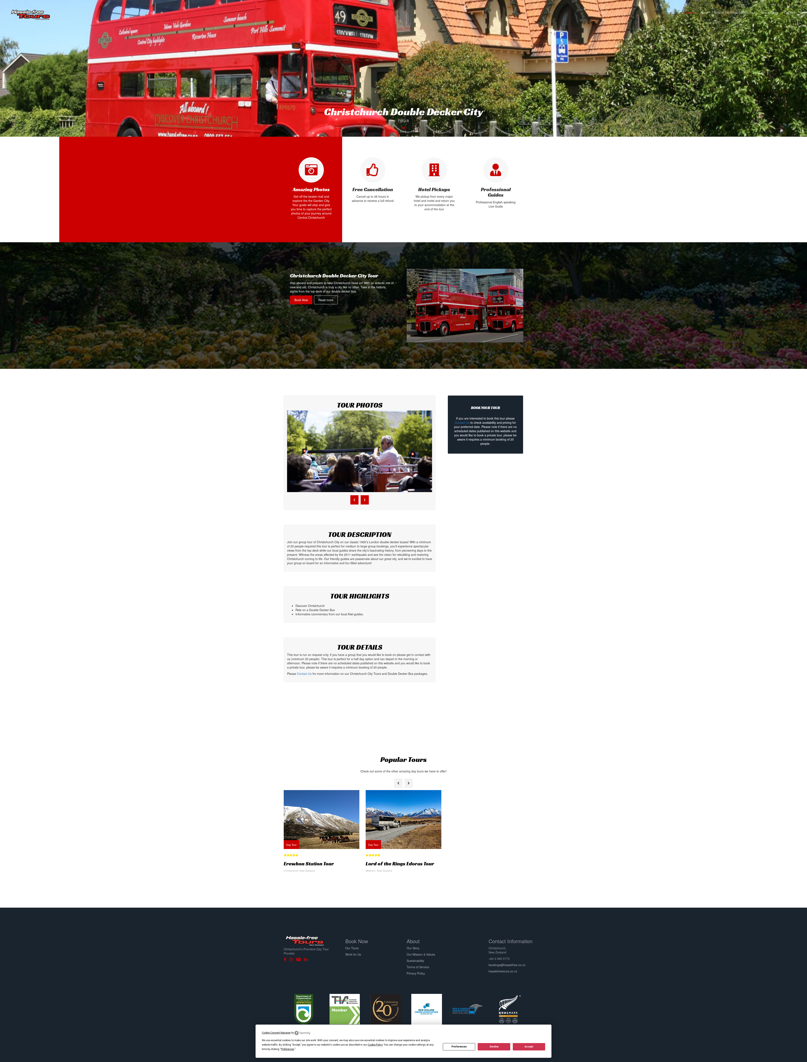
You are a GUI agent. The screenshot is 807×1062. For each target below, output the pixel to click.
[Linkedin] (307, 959)
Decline (494, 1046)
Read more (325, 300)
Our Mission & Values (421, 954)
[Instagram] (292, 959)
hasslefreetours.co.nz (503, 971)
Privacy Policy (416, 973)
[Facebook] (286, 959)
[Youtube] (299, 959)
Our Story (413, 948)
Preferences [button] (287, 1049)
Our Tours (352, 948)
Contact (789, 12)
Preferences (459, 1046)
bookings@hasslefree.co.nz (507, 965)
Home (690, 12)
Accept (529, 1046)
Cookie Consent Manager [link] (276, 1032)
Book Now (301, 300)
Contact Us (304, 673)
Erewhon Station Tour (309, 864)
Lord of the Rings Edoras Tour (734, 12)
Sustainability (415, 961)
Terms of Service (418, 967)
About (704, 12)
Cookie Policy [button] (375, 1044)
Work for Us (353, 954)
